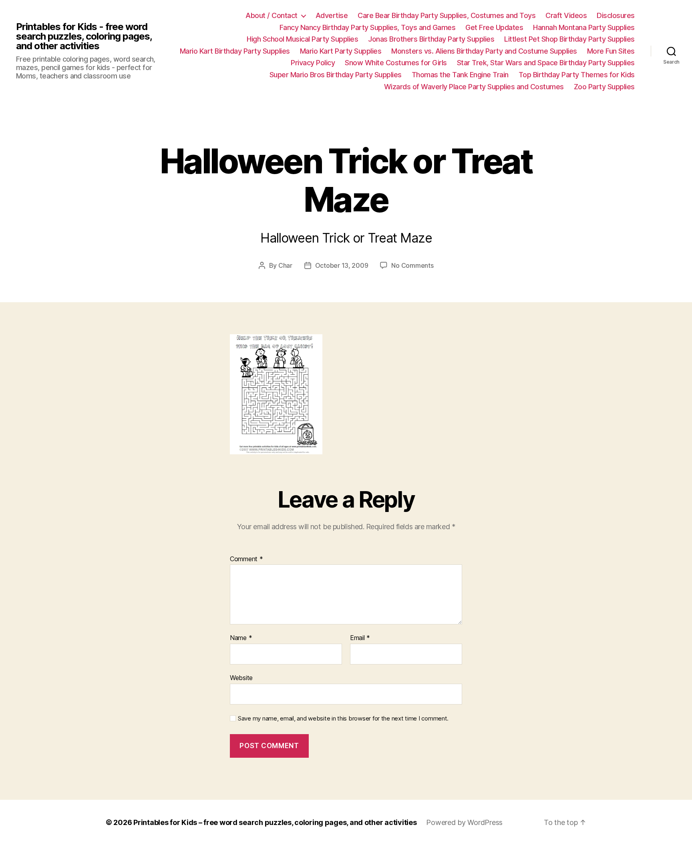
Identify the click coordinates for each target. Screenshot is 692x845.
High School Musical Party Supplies (302, 39)
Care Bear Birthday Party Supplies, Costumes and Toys (446, 15)
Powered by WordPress (464, 822)
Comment (246, 559)
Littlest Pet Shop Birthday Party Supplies (569, 39)
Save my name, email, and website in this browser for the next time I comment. (343, 718)
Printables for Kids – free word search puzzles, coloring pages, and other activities (274, 822)
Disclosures (616, 15)
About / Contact (271, 15)
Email (360, 638)
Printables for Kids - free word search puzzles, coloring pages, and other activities (84, 36)
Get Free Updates (494, 27)
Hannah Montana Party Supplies (584, 27)
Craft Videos (566, 15)
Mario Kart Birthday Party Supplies (235, 51)
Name (241, 638)
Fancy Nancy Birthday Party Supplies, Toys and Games (368, 27)
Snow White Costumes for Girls (396, 62)
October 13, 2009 (341, 265)
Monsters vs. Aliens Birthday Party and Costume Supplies (484, 51)
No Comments (412, 265)
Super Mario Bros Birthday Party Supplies (336, 74)
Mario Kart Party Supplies (341, 51)
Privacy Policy (313, 62)
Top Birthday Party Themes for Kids (577, 74)
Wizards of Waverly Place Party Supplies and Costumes (474, 86)
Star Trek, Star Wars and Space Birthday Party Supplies (546, 62)
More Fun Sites (611, 51)
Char (285, 265)
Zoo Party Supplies (604, 86)
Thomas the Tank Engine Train (460, 74)
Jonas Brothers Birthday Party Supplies (431, 39)
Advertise (332, 15)
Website (241, 677)
